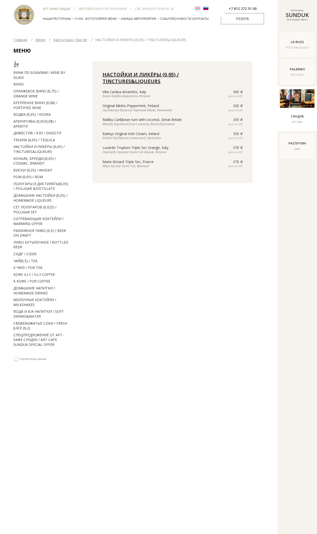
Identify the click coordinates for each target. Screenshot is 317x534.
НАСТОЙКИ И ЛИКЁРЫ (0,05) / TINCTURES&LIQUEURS (39, 149)
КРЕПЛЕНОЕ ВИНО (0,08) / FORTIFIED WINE (35, 105)
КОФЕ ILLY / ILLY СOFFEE (34, 274)
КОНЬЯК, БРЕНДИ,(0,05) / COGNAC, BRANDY (34, 161)
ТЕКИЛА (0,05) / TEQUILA (34, 140)
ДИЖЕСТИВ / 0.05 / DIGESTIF (37, 133)
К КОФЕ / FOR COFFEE (31, 281)
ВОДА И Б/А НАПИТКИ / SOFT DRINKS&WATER (38, 314)
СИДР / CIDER (24, 254)
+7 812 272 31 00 (243, 8)
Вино (18, 84)
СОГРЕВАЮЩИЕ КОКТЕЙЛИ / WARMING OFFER (38, 221)
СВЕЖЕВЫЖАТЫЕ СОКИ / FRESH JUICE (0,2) (40, 326)
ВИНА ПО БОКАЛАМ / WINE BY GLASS (39, 75)
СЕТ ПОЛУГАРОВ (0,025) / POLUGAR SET (34, 209)
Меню (112, 19)
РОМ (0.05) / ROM (28, 176)
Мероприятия (145, 19)
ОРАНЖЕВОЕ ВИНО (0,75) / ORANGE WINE (36, 93)
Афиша (127, 19)
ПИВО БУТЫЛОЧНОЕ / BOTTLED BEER (40, 245)
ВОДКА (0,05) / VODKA (32, 114)
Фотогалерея (96, 19)
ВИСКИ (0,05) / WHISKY (32, 170)
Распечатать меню (33, 359)
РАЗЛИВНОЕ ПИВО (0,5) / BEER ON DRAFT (39, 233)
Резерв (242, 18)
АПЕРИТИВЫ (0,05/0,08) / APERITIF (34, 124)
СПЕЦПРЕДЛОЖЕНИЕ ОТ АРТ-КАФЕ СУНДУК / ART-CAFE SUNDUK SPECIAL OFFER (38, 340)
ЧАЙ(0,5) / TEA (25, 260)
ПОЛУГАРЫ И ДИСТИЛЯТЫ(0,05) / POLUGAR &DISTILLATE (40, 186)
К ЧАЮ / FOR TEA (27, 267)
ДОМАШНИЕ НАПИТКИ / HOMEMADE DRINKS (34, 290)
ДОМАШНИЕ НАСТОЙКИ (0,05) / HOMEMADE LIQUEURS (40, 198)
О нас (79, 19)
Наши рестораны (57, 19)
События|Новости (175, 19)
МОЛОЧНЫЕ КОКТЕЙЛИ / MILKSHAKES (34, 302)
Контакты (200, 19)
